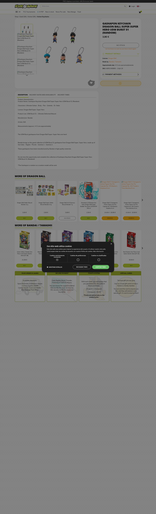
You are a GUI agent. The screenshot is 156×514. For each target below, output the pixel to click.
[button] (54, 267)
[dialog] (78, 257)
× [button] (111, 244)
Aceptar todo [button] (101, 267)
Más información (98, 251)
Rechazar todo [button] (81, 267)
